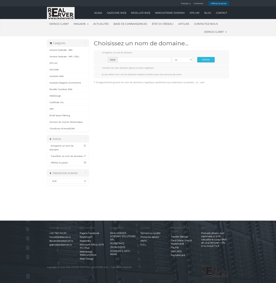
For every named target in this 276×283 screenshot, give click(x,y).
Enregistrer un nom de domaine (61, 147)
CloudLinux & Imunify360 (62, 128)
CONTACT (221, 12)
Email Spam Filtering (60, 115)
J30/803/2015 (117, 247)
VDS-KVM (54, 69)
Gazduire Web (116, 12)
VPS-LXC (54, 63)
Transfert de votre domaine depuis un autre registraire (128, 67)
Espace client (59, 23)
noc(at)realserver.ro (60, 237)
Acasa (98, 12)
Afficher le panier (218, 3)
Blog (207, 12)
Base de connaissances (130, 23)
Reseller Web (140, 12)
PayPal (175, 247)
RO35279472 (117, 243)
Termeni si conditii (150, 233)
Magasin (80, 23)
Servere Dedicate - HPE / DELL (65, 56)
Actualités (101, 23)
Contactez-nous (206, 23)
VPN (52, 108)
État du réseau (162, 23)
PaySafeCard (178, 255)
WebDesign (55, 95)
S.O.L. (143, 244)
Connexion (198, 3)
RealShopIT (86, 237)
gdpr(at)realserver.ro (60, 244)
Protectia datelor (149, 237)
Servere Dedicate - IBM (61, 50)
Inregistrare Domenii (170, 12)
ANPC (143, 240)
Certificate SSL (57, 102)
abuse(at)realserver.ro (61, 240)
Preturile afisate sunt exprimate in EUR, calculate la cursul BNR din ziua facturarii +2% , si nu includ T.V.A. (214, 239)
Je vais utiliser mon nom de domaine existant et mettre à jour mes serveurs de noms (141, 74)
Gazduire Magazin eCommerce (65, 82)
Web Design (87, 258)
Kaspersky (85, 240)
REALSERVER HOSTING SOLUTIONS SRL (123, 236)
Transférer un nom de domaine (66, 156)
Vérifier (206, 59)
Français (185, 3)
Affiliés (183, 23)
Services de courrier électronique (66, 122)
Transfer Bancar (179, 236)
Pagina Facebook (89, 233)
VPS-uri (194, 12)
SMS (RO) (176, 251)
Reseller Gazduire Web (61, 89)
